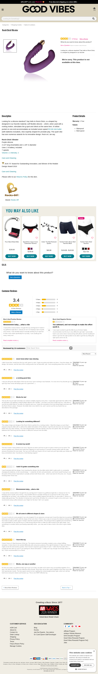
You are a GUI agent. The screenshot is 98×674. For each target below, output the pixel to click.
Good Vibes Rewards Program (74, 638)
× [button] (94, 651)
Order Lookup (14, 634)
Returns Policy (22, 177)
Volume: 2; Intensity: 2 (10, 153)
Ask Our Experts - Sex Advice (44, 632)
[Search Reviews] (70, 348)
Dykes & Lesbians (29, 25)
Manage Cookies (16, 646)
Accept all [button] (75, 665)
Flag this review (18, 370)
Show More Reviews (11, 587)
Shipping (13, 637)
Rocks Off (15, 200)
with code (32, 2)
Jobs (65, 643)
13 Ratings (75, 39)
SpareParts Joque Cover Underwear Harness (30, 242)
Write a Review (84, 39)
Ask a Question (65, 45)
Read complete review (10, 340)
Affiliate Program (69, 631)
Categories (5, 25)
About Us (13, 630)
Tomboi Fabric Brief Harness (86, 242)
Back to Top (65, 587)
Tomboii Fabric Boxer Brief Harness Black (68, 242)
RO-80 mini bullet (54, 129)
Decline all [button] (88, 665)
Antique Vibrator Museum (72, 633)
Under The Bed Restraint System (49, 242)
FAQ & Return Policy (17, 644)
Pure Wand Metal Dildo (12, 242)
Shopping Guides (16, 25)
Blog (35, 628)
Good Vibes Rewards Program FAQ (76, 640)
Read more (80, 661)
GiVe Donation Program (72, 636)
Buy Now (12, 256)
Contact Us (14, 632)
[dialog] (81, 660)
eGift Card (13, 628)
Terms (12, 641)
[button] (2, 9)
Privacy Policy (15, 639)
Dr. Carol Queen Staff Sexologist (45, 634)
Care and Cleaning (9, 158)
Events (36, 630)
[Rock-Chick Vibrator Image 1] (39, 59)
